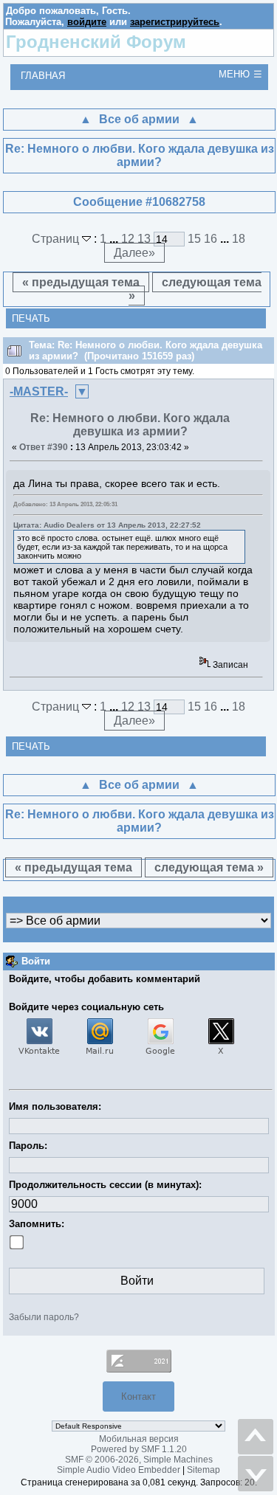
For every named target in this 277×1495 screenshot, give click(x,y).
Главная (43, 75)
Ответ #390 (43, 447)
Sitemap (203, 1470)
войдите (86, 21)
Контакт (138, 1396)
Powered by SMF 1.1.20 (139, 1449)
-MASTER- (39, 391)
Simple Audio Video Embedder (118, 1470)
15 (194, 238)
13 (144, 238)
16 (210, 238)
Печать (31, 318)
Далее (134, 252)
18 (238, 238)
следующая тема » (195, 289)
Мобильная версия (139, 1439)
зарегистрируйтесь (174, 21)
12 (127, 238)
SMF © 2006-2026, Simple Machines (139, 1459)
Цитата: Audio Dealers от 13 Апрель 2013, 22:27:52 (107, 525)
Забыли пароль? (44, 1317)
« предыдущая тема (81, 282)
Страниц (57, 238)
